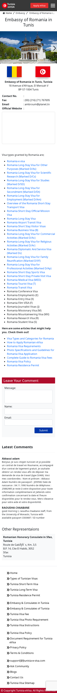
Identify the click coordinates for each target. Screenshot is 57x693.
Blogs (13, 672)
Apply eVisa (39, 5)
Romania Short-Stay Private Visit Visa (29, 276)
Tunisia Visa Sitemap (22, 683)
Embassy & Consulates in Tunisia (29, 603)
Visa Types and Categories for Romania (30, 338)
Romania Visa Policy (19, 361)
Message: (10, 388)
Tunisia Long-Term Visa (24, 589)
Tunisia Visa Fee (19, 614)
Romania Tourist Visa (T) (21, 283)
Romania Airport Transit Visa (24, 222)
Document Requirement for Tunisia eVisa (31, 640)
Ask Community (19, 666)
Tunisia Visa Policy (21, 633)
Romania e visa (16, 161)
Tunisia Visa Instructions (24, 625)
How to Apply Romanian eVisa (25, 342)
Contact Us (16, 677)
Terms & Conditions (22, 653)
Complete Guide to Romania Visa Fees (29, 357)
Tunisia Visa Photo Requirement (29, 619)
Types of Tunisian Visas (24, 578)
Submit (43, 430)
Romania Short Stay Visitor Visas (26, 226)
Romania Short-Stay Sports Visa (26, 272)
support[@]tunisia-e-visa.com (27, 660)
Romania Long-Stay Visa (21, 218)
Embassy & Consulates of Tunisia (29, 608)
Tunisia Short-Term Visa (24, 584)
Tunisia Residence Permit (25, 595)
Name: (8, 406)
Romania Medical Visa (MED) (24, 280)
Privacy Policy (18, 647)
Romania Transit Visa (19, 287)
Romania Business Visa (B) (22, 230)
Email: (8, 417)
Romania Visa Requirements (24, 346)
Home (9, 13)
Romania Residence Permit (23, 365)
